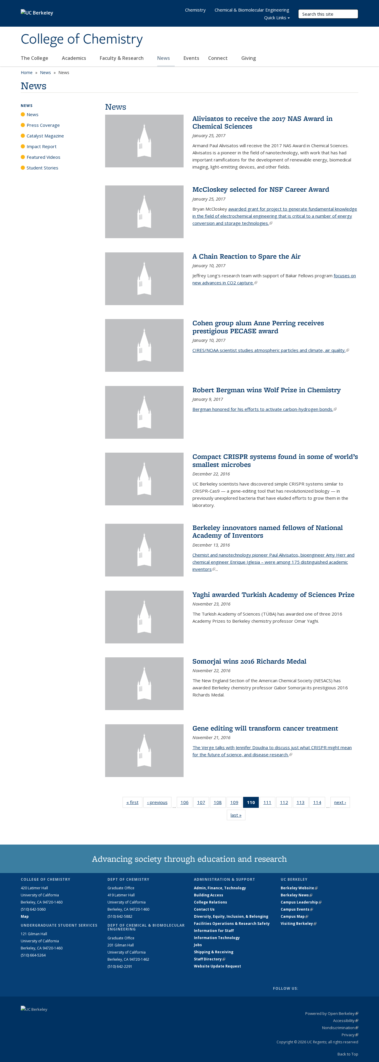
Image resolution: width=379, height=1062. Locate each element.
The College (35, 58)
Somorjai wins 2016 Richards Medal (249, 661)
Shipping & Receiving (213, 951)
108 (220, 803)
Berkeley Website (299, 887)
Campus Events (297, 909)
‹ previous (159, 802)
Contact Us (204, 909)
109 (236, 803)
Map (25, 916)
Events (191, 58)
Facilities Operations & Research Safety (232, 923)
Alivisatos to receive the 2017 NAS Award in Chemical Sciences (262, 122)
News (164, 58)
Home (27, 72)
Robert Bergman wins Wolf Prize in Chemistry (266, 389)
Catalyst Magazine (45, 136)
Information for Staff (214, 930)
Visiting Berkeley (299, 923)
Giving (248, 58)
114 (319, 803)
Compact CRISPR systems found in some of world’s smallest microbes (275, 460)
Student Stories (42, 168)
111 (269, 803)
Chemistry (195, 10)
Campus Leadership (301, 902)
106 (186, 803)
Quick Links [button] (275, 17)
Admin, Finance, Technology (220, 887)
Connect (218, 58)
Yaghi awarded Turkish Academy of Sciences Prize (273, 594)
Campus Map (294, 916)
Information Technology (217, 937)
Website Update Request (217, 966)
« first (134, 802)
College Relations (210, 902)
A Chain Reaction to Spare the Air (246, 256)
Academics (74, 58)
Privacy (350, 1034)
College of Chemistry (82, 39)
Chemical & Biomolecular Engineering (252, 10)
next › (342, 802)
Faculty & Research (122, 58)
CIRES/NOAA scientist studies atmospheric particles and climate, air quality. (270, 350)
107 (203, 803)
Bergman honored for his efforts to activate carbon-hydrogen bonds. (264, 409)
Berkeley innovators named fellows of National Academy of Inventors (267, 531)
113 (303, 803)
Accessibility (345, 1020)
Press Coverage (43, 125)
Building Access (208, 895)
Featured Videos (43, 157)
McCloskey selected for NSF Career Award (260, 189)
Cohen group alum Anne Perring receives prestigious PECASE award (258, 326)
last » (238, 815)
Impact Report (42, 146)
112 (286, 803)
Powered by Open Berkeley (331, 1013)
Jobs (198, 944)
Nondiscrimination (340, 1027)
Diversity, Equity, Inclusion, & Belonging (231, 916)
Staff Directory (209, 959)
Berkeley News (296, 895)
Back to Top (348, 1054)
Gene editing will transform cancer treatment (265, 728)
